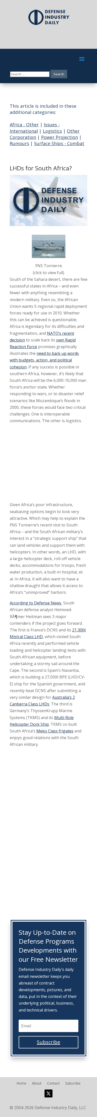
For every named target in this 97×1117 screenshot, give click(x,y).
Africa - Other (24, 125)
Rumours (19, 143)
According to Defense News (35, 603)
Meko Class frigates (54, 731)
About (37, 1084)
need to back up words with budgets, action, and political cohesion (44, 360)
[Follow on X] (48, 1093)
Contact (53, 1084)
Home (21, 1084)
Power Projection (59, 137)
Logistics (52, 131)
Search (58, 74)
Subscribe (73, 1084)
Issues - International (35, 128)
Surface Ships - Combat (59, 143)
